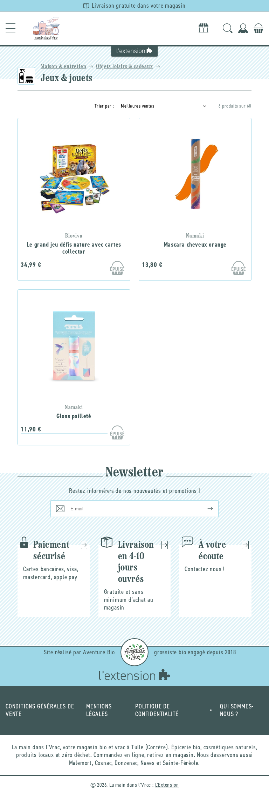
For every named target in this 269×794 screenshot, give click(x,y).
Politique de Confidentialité (157, 710)
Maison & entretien (63, 67)
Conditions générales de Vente (40, 710)
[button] (10, 28)
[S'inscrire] (204, 509)
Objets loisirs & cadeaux (124, 67)
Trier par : (104, 106)
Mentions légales (98, 710)
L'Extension (167, 784)
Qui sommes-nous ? (237, 710)
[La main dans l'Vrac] (46, 28)
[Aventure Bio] (134, 652)
